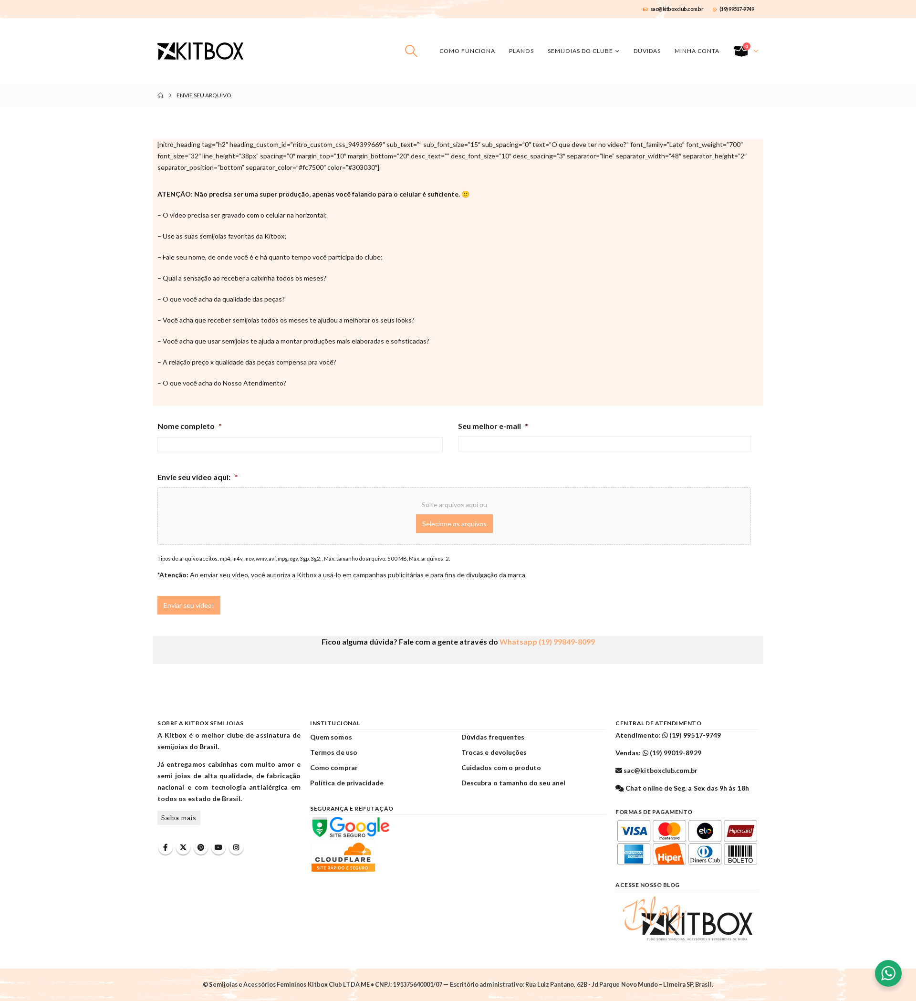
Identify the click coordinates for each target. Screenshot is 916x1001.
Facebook (165, 847)
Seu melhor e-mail (493, 425)
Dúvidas (647, 50)
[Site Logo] (200, 51)
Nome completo (189, 425)
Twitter (183, 847)
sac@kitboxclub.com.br (677, 9)
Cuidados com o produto (501, 767)
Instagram (236, 847)
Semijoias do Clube (580, 50)
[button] (411, 51)
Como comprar (334, 767)
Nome (166, 458)
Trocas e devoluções (494, 752)
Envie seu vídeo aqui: (197, 476)
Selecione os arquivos (454, 524)
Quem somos (331, 737)
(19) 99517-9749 (736, 9)
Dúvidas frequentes (492, 737)
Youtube (218, 847)
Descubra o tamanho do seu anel (513, 783)
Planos (521, 50)
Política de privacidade (347, 783)
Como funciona (467, 50)
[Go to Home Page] (160, 95)
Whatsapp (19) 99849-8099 (547, 641)
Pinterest (201, 847)
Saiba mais (179, 817)
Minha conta (697, 50)
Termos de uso (333, 752)
